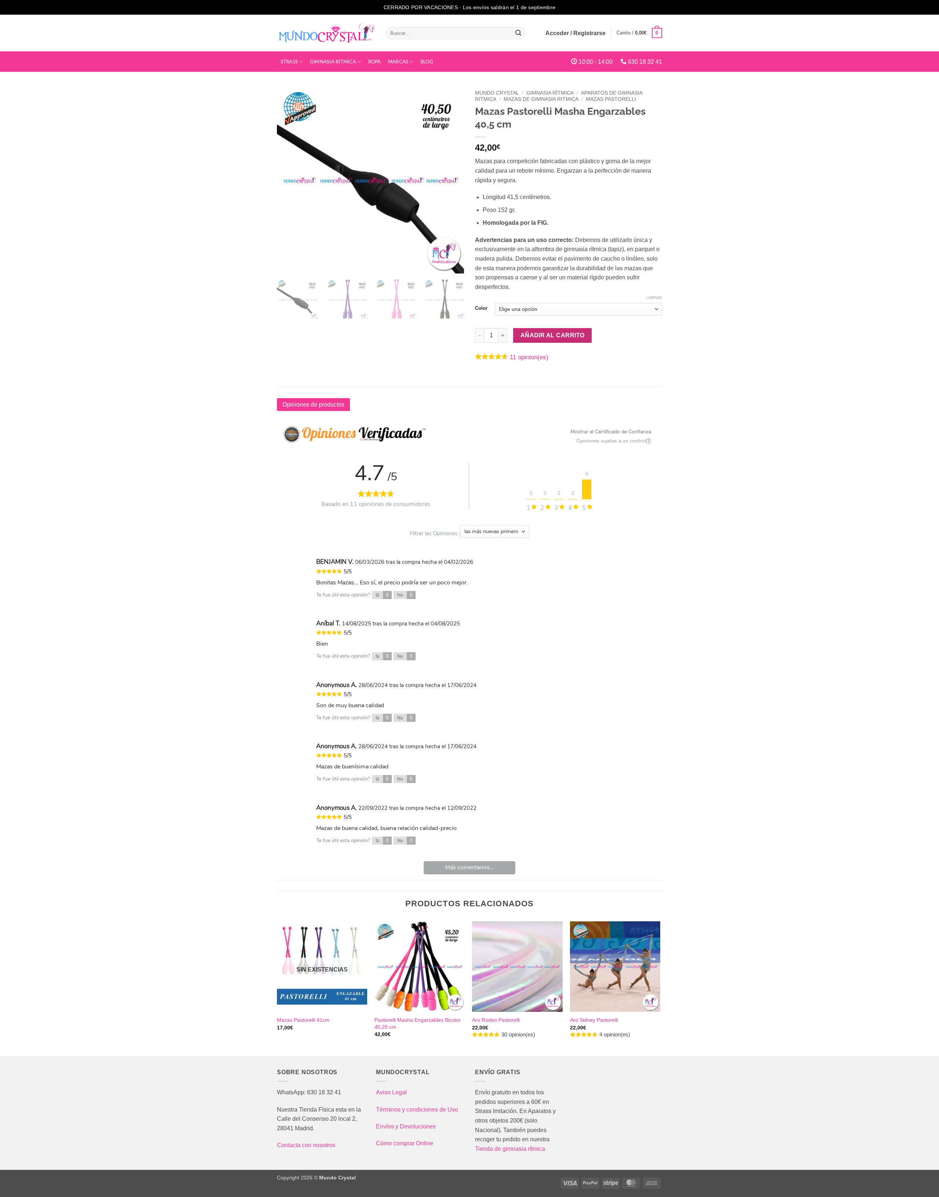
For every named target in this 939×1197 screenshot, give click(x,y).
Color (481, 308)
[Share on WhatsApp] (9, 328)
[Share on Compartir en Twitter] (9, 308)
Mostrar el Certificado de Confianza (610, 431)
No (405, 595)
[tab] (313, 404)
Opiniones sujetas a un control (611, 440)
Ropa (374, 62)
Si (382, 595)
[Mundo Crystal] (326, 33)
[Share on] (9, 366)
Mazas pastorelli (611, 99)
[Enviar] (518, 33)
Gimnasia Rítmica (333, 62)
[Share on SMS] (9, 347)
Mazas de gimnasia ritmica (541, 99)
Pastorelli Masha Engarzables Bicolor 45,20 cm (417, 1023)
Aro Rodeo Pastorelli (496, 1020)
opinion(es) (529, 357)
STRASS (289, 62)
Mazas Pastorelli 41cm (303, 1020)
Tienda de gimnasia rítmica (510, 1149)
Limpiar (654, 297)
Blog (426, 62)
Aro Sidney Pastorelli (594, 1020)
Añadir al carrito (552, 335)
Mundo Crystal (497, 93)
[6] (586, 490)
